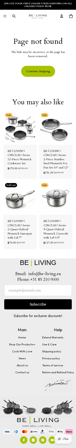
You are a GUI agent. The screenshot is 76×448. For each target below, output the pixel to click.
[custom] (23, 440)
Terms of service (52, 365)
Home (22, 337)
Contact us (22, 372)
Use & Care (49, 344)
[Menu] (5, 16)
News (22, 358)
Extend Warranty (53, 337)
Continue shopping (38, 71)
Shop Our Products (21, 344)
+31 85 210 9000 (44, 279)
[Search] (14, 16)
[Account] (61, 16)
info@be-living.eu (44, 274)
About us (22, 365)
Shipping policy (51, 351)
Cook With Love (22, 351)
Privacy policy (51, 358)
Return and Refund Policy (58, 372)
